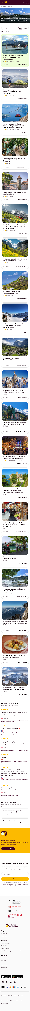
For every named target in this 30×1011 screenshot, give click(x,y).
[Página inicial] (4, 2)
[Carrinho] (23, 2)
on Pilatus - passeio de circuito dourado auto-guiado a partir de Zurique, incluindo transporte (13, 733)
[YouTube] (10, 982)
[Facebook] (6, 982)
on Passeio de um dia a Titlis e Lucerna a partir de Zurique (14, 762)
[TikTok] (18, 982)
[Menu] (27, 2)
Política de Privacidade (7, 884)
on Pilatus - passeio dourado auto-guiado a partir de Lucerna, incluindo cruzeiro (15, 721)
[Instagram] (14, 982)
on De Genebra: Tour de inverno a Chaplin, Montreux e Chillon (14, 780)
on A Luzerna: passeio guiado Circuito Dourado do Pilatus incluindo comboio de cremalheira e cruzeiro (14, 749)
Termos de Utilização (21, 884)
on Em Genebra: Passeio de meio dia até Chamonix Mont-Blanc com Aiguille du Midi (14, 795)
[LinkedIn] (2, 982)
